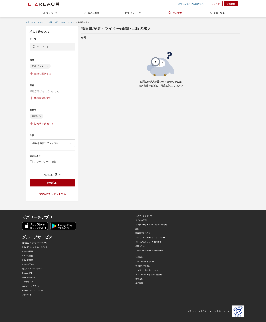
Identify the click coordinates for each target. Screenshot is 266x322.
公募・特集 (219, 13)
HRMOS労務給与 (29, 264)
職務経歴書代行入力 (143, 233)
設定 (137, 229)
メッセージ (135, 13)
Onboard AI (27, 273)
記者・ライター (67, 22)
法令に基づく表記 (142, 266)
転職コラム (140, 246)
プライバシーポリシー (144, 262)
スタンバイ (26, 295)
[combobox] (52, 143)
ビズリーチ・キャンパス (32, 269)
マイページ (51, 13)
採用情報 (139, 283)
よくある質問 (141, 220)
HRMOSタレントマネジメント (35, 247)
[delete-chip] (47, 66)
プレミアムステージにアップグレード (151, 237)
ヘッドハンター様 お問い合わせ (148, 275)
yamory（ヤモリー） (31, 286)
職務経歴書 (93, 13)
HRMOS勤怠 (27, 256)
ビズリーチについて (143, 216)
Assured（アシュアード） (33, 290)
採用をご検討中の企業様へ (191, 4)
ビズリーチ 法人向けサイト (146, 270)
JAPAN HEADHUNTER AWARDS (149, 250)
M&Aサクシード (29, 277)
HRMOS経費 (27, 260)
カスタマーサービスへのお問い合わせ (151, 225)
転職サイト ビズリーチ (35, 22)
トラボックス (27, 282)
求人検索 (177, 12)
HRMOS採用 (27, 251)
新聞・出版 (53, 22)
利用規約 (139, 257)
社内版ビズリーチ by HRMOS (34, 243)
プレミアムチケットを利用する (148, 242)
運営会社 (139, 279)
